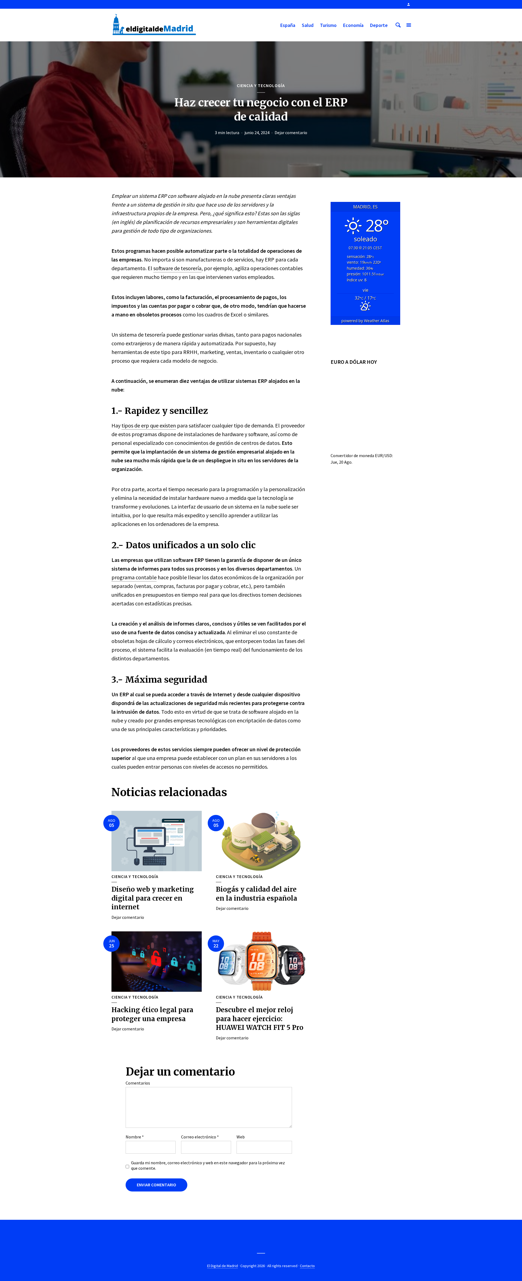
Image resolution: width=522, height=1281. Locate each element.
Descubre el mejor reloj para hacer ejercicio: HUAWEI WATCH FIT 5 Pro (259, 1019)
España (287, 25)
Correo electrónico (200, 1137)
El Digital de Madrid (222, 1265)
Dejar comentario (291, 132)
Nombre (135, 1137)
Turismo (328, 25)
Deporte (379, 25)
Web (241, 1137)
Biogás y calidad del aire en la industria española (256, 893)
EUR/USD (383, 455)
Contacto (307, 1265)
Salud (307, 25)
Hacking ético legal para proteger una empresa (152, 1014)
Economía (353, 25)
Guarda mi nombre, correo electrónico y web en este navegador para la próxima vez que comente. (208, 1165)
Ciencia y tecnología (261, 85)
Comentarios (138, 1083)
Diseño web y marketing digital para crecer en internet (152, 898)
